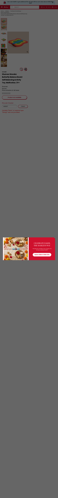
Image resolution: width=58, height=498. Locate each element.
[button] (55, 237)
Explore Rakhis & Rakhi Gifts (42, 254)
